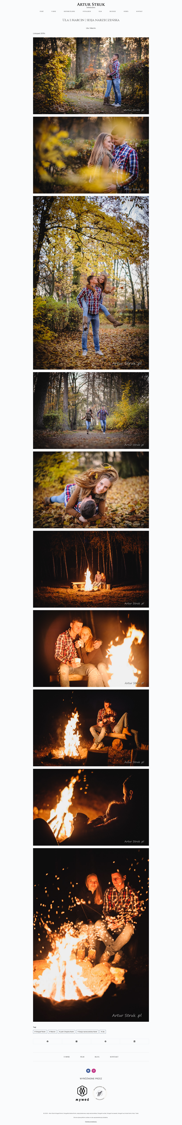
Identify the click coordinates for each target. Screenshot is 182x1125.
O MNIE (53, 11)
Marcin (52, 1032)
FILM (100, 11)
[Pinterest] (105, 1041)
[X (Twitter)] (76, 1041)
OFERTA (126, 11)
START (41, 11)
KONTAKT (139, 11)
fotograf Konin (40, 1032)
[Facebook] (47, 1041)
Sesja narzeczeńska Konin (87, 1032)
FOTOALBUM (87, 11)
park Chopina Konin (66, 1032)
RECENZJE (113, 11)
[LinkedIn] (134, 1041)
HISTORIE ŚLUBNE (69, 11)
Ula (102, 1032)
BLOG (97, 1057)
